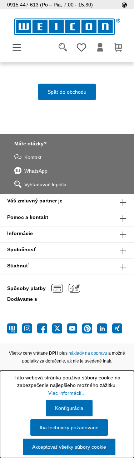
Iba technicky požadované (69, 427)
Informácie (20, 233)
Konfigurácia (69, 408)
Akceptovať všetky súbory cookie (69, 447)
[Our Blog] (14, 328)
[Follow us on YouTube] (74, 328)
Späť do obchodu (67, 92)
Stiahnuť (18, 265)
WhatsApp (36, 171)
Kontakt (32, 157)
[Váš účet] (100, 47)
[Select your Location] (124, 4)
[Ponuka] (16, 47)
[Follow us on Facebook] (44, 328)
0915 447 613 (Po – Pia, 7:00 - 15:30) (50, 5)
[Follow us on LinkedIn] (104, 328)
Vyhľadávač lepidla (45, 184)
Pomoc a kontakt (27, 217)
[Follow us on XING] (117, 328)
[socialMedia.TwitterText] (59, 328)
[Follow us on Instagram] (29, 328)
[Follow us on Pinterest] (89, 328)
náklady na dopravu (88, 353)
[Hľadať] (63, 47)
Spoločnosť (21, 249)
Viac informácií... (67, 393)
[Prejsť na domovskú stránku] (67, 27)
